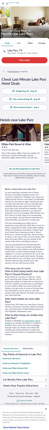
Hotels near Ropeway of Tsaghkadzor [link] (17, 363)
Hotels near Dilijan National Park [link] (15, 368)
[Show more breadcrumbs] (4, 71)
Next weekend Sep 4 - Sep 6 (26, 107)
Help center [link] (29, 393)
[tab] (7, 43)
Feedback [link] (37, 396)
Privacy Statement (10, 427)
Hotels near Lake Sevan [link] (11, 359)
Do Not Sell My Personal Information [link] (20, 396)
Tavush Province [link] (13, 71)
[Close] (46, 409)
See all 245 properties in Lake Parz (24, 169)
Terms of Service (23, 427)
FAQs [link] (36, 393)
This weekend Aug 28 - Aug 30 (26, 99)
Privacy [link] (11, 393)
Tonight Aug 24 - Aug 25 (26, 91)
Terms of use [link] (20, 393)
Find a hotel (24, 60)
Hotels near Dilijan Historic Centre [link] (16, 373)
